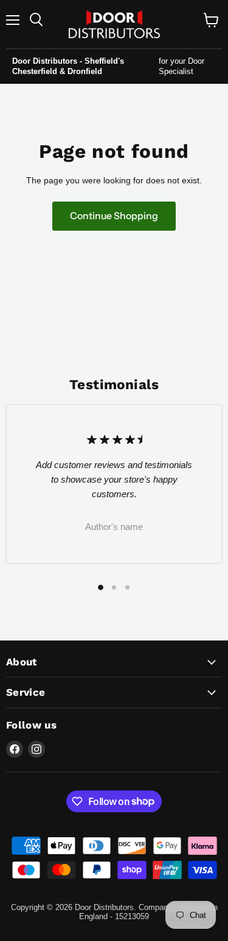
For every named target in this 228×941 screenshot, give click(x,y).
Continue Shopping (114, 216)
